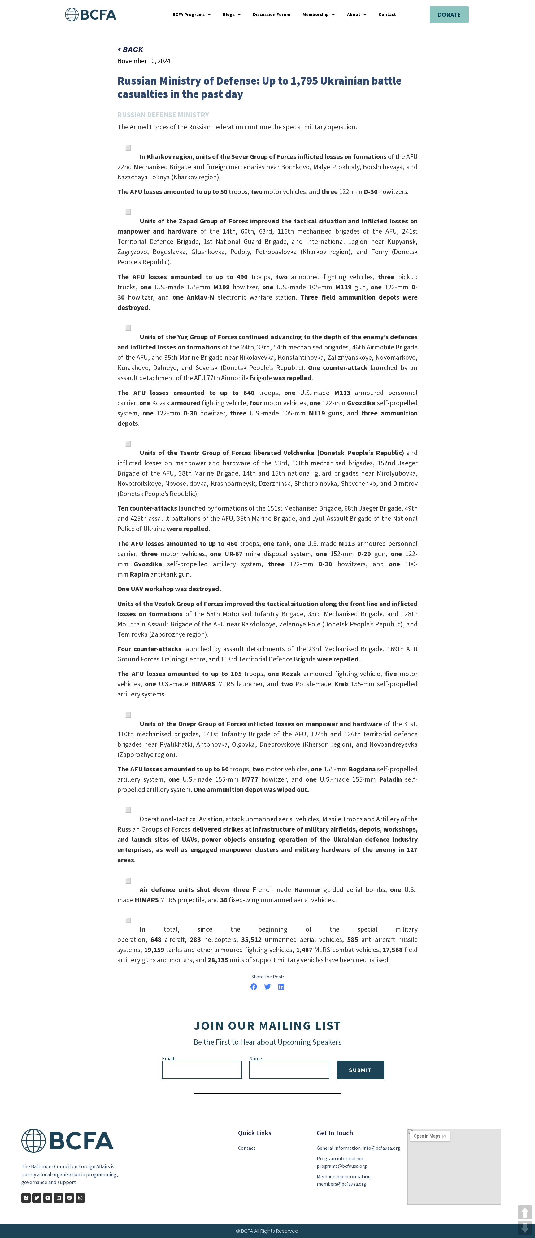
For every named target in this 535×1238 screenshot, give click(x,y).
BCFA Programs (189, 14)
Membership (315, 14)
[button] (253, 986)
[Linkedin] (58, 1198)
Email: (168, 1058)
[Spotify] (69, 1198)
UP (525, 1212)
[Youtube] (47, 1198)
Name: (256, 1058)
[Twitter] (36, 1198)
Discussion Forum (271, 14)
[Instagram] (80, 1198)
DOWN (525, 1228)
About (353, 14)
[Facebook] (26, 1198)
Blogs (229, 14)
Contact (387, 14)
